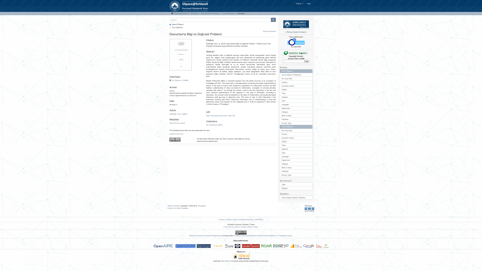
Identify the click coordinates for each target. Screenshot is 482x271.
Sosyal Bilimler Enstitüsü (210, 13)
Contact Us (172, 208)
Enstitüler (194, 13)
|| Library (234, 219)
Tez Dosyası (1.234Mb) (179, 80)
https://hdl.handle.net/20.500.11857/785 (220, 115)
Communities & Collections (291, 75)
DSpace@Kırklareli (181, 13)
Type (283, 100)
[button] (299, 3)
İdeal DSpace (226, 261)
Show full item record (177, 123)
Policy (289, 32)
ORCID (284, 89)
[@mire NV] (309, 209)
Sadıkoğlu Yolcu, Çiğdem (178, 114)
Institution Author (288, 86)
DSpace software (174, 206)
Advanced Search (269, 31)
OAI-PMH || (258, 219)
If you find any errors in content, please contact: (241, 227)
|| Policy (222, 219)
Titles (284, 93)
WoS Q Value (286, 115)
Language (285, 104)
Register (285, 188)
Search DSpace (177, 24)
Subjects (285, 97)
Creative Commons (176, 134)
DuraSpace (202, 206)
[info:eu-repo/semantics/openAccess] (181, 140)
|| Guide (228, 219)
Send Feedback (183, 208)
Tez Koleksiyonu (229, 13)
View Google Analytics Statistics (294, 197)
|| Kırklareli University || (245, 219)
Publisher (285, 119)
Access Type (286, 123)
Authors (284, 82)
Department (286, 108)
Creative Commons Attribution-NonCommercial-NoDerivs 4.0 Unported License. (263, 235)
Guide (295, 32)
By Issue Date (287, 78)
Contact (302, 32)
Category (285, 112)
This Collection (177, 27)
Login (284, 184)
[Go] (273, 20)
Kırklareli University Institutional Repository (204, 235)
